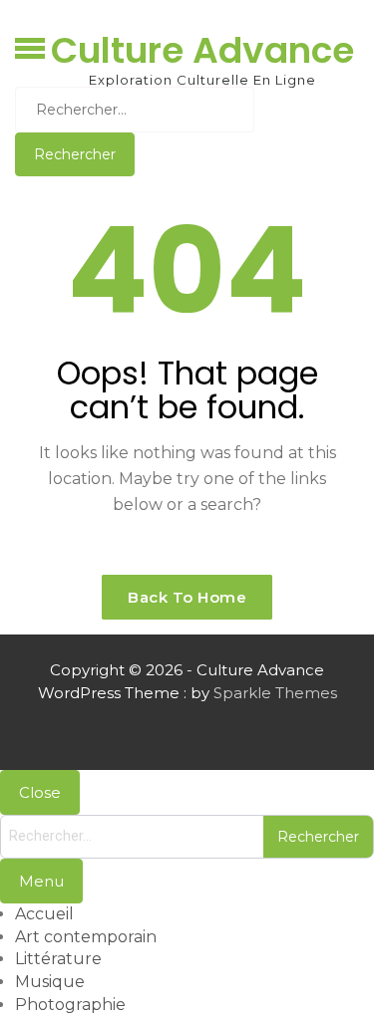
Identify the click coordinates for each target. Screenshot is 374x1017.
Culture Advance (202, 50)
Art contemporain (86, 936)
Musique (50, 981)
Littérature (58, 958)
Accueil (44, 913)
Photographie (70, 1004)
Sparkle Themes (275, 692)
